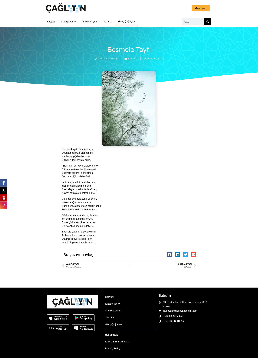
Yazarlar (107, 21)
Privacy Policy (112, 348)
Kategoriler (67, 21)
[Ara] (207, 21)
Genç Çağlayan (126, 21)
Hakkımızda (111, 334)
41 (135, 58)
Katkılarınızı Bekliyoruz (117, 341)
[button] (169, 254)
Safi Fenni (111, 58)
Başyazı (51, 21)
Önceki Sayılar (89, 21)
